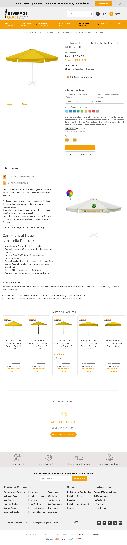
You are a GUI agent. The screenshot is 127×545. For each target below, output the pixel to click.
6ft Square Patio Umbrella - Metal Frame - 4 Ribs (113, 343)
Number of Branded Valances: (107, 96)
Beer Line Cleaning (36, 512)
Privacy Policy (82, 534)
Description (11, 168)
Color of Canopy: (76, 107)
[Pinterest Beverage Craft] (115, 523)
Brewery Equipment (44, 25)
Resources (117, 23)
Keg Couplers (54, 500)
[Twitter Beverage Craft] (104, 523)
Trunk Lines (53, 508)
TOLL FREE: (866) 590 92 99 (15, 522)
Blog (98, 500)
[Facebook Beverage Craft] (110, 523)
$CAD (76, 522)
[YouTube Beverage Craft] (120, 523)
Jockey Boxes (10, 508)
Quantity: (69, 136)
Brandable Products (84, 25)
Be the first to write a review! (63, 434)
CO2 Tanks (52, 496)
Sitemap (95, 534)
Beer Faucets (54, 492)
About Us (100, 492)
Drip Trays (32, 500)
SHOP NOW (104, 4)
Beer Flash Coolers (12, 512)
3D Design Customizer (81, 77)
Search (90, 13)
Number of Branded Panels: (76, 96)
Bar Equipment (10, 25)
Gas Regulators (55, 504)
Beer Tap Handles (36, 508)
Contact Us (101, 496)
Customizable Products (14, 492)
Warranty (100, 504)
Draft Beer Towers (36, 496)
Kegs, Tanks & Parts (65, 25)
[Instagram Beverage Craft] (99, 523)
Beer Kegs (52, 512)
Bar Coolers (9, 500)
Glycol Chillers (34, 504)
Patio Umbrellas (11, 504)
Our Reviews (102, 508)
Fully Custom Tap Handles (79, 492)
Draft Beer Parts (26, 25)
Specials (105, 23)
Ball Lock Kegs (10, 496)
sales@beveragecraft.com (45, 522)
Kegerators (33, 492)
